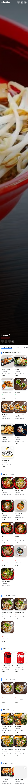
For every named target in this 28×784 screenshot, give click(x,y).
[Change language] (22, 2)
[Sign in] (25, 2)
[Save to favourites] (2, 341)
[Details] (12, 341)
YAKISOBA (24, 347)
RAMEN (16, 347)
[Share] (9, 341)
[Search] (18, 2)
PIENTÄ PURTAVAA (6, 347)
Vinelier (5, 2)
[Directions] (6, 341)
